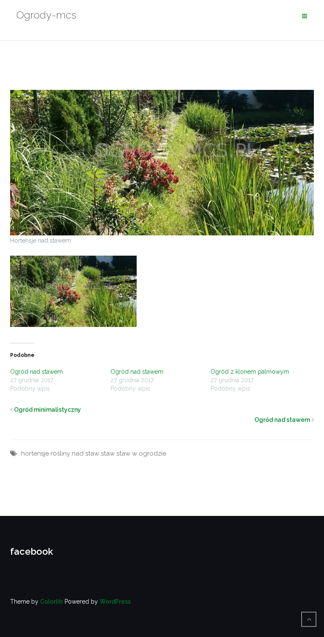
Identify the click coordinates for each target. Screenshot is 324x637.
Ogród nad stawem (36, 371)
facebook (31, 551)
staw (108, 453)
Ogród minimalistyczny (47, 409)
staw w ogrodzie (141, 453)
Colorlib (51, 601)
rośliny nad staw (75, 453)
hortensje (35, 453)
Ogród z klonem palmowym (250, 371)
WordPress (115, 601)
